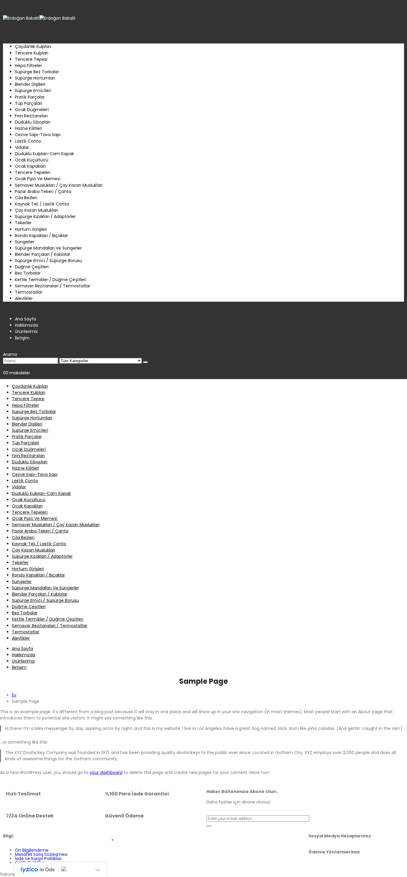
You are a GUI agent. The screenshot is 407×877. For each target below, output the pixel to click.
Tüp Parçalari (28, 103)
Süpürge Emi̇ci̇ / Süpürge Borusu (48, 261)
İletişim (22, 338)
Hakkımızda (26, 325)
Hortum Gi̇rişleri (31, 229)
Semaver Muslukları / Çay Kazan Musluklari (58, 185)
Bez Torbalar (28, 273)
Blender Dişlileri (30, 84)
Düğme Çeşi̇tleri (32, 267)
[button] (10, 354)
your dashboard (106, 772)
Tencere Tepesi (31, 59)
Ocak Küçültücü (31, 160)
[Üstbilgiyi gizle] (39, 18)
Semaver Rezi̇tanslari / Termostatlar (52, 286)
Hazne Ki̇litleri (28, 128)
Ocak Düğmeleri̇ (32, 110)
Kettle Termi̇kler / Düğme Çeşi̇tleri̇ (50, 280)
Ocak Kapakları (30, 166)
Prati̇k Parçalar (30, 97)
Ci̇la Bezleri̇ (26, 198)
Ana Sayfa (25, 319)
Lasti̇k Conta (28, 141)
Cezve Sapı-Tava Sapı (37, 135)
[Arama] (145, 362)
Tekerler (23, 223)
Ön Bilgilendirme (32, 850)
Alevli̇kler (24, 298)
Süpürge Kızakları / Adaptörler (45, 216)
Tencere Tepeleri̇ (33, 172)
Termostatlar (28, 292)
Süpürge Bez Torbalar (37, 72)
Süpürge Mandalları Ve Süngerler (48, 248)
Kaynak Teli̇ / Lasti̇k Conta (42, 204)
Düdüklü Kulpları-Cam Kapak (44, 154)
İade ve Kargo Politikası (38, 859)
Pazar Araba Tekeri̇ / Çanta (43, 191)
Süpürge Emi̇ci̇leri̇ (33, 91)
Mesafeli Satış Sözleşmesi (41, 854)
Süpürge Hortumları (35, 78)
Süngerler (25, 242)
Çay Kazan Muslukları (36, 210)
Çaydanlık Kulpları (33, 46)
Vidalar (22, 147)
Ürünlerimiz (26, 331)
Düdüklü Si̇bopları (32, 122)
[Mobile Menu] (4, 6)
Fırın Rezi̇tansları (31, 116)
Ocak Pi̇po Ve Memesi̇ (37, 179)
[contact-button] (208, 826)
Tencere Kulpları (31, 53)
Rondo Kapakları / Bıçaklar (41, 236)
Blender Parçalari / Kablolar (42, 254)
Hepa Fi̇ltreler (28, 65)
